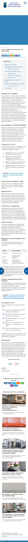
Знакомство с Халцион (10, 64)
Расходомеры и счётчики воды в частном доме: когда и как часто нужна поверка (13, 516)
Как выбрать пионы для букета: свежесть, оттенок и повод (13, 473)
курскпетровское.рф (19, 541)
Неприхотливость (12, 77)
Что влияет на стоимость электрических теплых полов (12, 429)
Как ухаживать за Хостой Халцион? (14, 67)
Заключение (8, 88)
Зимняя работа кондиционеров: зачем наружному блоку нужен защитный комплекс (13, 451)
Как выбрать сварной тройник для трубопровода (12, 494)
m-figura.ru (11, 541)
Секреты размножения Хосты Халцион (14, 83)
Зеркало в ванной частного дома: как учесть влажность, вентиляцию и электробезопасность (13, 408)
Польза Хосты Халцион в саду (12, 71)
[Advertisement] (14, 30)
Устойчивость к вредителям (14, 75)
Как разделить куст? (13, 85)
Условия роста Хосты (13, 69)
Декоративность (12, 73)
